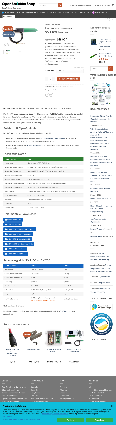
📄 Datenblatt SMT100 (13, 220)
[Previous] (3, 350)
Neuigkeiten (15, 12)
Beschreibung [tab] (9, 108)
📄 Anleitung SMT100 (13, 224)
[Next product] (106, 19)
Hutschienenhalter (33, 349)
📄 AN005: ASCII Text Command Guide (19, 244)
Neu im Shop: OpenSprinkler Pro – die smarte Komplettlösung (101, 209)
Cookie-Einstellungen (97, 401)
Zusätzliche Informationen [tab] (27, 108)
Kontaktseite (97, 396)
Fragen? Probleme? (97, 229)
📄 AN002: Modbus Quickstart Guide (18, 234)
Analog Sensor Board (35, 145)
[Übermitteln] (60, 5)
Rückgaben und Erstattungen (42, 398)
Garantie (34, 396)
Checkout (63, 393)
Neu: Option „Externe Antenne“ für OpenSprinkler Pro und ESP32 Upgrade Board (101, 176)
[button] (104, 5)
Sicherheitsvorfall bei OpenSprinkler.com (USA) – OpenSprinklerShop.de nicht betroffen (101, 160)
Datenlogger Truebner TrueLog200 (54, 350)
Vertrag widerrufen (67, 398)
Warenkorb (64, 390)
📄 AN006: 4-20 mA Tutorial (15, 249)
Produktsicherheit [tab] (49, 108)
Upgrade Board (96, 236)
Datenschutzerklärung (39, 401)
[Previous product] (110, 19)
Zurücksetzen (78, 67)
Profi (54, 90)
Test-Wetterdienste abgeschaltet (98, 220)
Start (47, 24)
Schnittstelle (49, 70)
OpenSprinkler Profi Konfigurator (74, 350)
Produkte (63, 387)
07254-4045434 (98, 393)
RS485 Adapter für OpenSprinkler (52, 138)
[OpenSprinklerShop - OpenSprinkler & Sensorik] (19, 3)
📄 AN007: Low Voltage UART (15, 254)
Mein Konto (64, 396)
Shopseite (34, 390)
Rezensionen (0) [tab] (65, 108)
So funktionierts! (29, 12)
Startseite (34, 387)
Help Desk (96, 398)
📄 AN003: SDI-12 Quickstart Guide (17, 239)
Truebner (56, 24)
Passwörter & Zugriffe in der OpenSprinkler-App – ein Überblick (101, 119)
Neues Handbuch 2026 (99, 198)
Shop (7, 12)
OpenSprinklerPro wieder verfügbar (100, 189)
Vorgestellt (68, 12)
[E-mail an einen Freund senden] (51, 95)
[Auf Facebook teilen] (47, 95)
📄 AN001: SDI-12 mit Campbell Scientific (20, 229)
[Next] (38, 35)
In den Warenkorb (68, 79)
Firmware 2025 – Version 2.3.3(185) (100, 290)
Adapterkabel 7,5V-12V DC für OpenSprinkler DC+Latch (12, 352)
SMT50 (63, 311)
